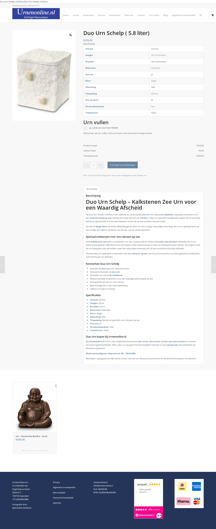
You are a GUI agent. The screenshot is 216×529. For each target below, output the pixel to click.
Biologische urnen (129, 175)
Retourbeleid (59, 492)
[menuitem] (66, 15)
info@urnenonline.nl (103, 485)
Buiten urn (142, 175)
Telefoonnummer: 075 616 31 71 (25, 5)
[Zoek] (200, 15)
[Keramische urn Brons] (2, 264)
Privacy (56, 482)
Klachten (57, 502)
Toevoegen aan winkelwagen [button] (36, 450)
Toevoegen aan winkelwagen (122, 165)
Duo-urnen (116, 175)
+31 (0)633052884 (20, 499)
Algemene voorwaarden (64, 487)
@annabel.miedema (21, 507)
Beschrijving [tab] (92, 189)
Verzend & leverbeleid (63, 497)
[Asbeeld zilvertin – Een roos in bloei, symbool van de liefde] (213, 264)
